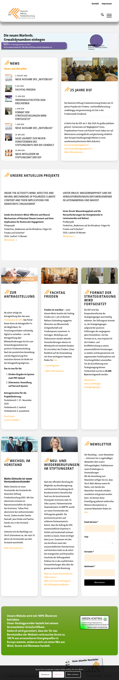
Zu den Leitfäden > (12, 419)
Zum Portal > (9, 416)
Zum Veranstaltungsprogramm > (78, 148)
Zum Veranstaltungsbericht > (77, 144)
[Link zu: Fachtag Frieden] (8, 88)
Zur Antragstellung (19, 294)
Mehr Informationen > (74, 152)
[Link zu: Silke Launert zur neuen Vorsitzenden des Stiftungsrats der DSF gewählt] (8, 137)
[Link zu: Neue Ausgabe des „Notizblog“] (8, 78)
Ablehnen (58, 674)
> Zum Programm (51, 365)
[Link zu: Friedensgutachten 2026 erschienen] (8, 98)
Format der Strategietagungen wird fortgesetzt (30, 115)
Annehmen (45, 674)
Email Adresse (91, 522)
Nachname (89, 566)
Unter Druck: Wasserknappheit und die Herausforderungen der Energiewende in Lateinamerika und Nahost (87, 196)
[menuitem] (95, 6)
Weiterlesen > (90, 379)
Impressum (107, 3)
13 (73, 244)
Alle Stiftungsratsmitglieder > (57, 584)
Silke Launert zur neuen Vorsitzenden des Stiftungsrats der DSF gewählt (34, 141)
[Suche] (101, 15)
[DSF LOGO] (23, 14)
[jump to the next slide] (113, 42)
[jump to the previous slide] (6, 42)
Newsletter (100, 444)
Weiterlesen (9, 239)
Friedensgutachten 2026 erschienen (30, 101)
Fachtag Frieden (25, 89)
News (15, 63)
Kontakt (95, 3)
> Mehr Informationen (54, 370)
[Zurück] (8, 211)
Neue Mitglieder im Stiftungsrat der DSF (28, 155)
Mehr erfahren (73, 674)
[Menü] (108, 15)
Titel (86, 536)
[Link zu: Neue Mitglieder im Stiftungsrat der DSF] (8, 152)
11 (69, 244)
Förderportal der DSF (13, 319)
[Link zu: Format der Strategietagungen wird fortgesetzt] (8, 111)
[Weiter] (110, 211)
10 (66, 244)
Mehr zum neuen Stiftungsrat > (57, 580)
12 (71, 244)
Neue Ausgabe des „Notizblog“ (34, 79)
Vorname (89, 551)
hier (55, 360)
